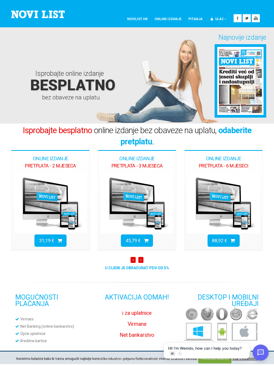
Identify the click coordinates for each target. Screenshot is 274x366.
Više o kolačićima (245, 359)
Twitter (247, 18)
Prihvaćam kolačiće (215, 359)
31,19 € (48, 240)
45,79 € (134, 240)
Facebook (238, 18)
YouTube (256, 18)
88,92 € (221, 240)
